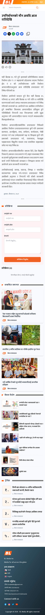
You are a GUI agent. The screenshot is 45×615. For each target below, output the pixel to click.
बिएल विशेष (10, 395)
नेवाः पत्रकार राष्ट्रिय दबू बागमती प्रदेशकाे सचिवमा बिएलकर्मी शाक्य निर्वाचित (19, 315)
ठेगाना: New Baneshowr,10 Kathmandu (16, 594)
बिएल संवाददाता (12, 320)
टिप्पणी (6, 236)
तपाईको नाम (8, 214)
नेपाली (9, 570)
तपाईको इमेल (8, 225)
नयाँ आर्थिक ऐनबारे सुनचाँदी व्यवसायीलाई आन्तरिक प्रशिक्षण (20, 383)
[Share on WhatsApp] (13, 34)
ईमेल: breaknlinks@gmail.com (13, 584)
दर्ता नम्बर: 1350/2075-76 (11, 591)
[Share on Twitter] (9, 34)
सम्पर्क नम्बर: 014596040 (12, 587)
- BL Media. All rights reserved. (29, 611)
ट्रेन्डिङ (7, 480)
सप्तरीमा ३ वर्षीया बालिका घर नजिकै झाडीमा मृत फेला (21, 349)
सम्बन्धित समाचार (12, 285)
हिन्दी (9, 573)
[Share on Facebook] (5, 34)
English (10, 576)
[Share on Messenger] (17, 34)
